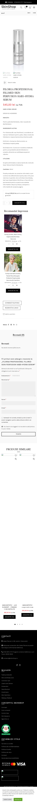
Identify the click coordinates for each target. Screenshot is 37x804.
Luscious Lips (5, 680)
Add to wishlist (10, 314)
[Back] (2, 13)
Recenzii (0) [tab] (18, 335)
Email (3, 408)
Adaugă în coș (19, 203)
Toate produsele (6, 675)
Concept (4, 707)
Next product (34, 13)
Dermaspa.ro (28, 2)
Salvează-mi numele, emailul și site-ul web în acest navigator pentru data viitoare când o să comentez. (16, 420)
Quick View (16, 459)
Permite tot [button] (18, 799)
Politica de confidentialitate (10, 746)
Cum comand (5, 710)
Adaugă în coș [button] (9, 617)
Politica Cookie (6, 749)
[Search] (21, 7)
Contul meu (5, 713)
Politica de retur (6, 752)
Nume (3, 399)
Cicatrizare (4, 692)
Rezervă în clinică (11, 308)
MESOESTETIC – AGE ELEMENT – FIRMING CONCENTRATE (9, 607)
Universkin (4, 686)
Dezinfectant (5, 689)
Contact (4, 755)
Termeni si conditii (7, 744)
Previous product (29, 13)
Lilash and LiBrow (7, 683)
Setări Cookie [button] (7, 799)
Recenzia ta (5, 380)
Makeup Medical (6, 698)
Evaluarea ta (5, 376)
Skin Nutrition (5, 695)
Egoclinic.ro (5, 719)
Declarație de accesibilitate (10, 758)
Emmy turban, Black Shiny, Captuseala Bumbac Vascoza (13, 237)
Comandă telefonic (12, 303)
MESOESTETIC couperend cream (27, 606)
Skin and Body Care (7, 678)
